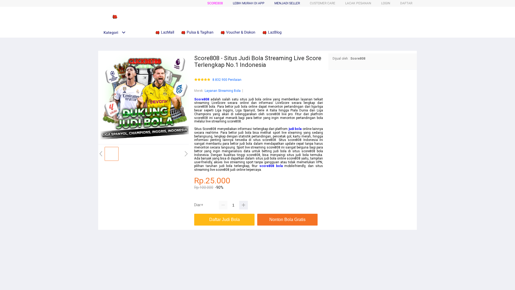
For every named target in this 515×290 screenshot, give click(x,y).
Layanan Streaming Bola (223, 91)
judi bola (295, 129)
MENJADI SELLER (287, 3)
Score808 (215, 3)
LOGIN (385, 3)
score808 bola (271, 166)
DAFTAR (406, 3)
